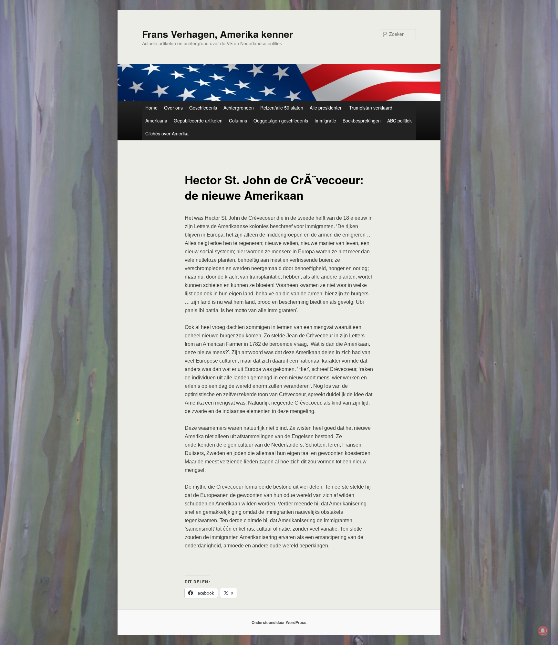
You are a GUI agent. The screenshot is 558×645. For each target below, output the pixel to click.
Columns (238, 120)
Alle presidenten (326, 107)
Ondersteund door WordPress (279, 622)
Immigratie (325, 120)
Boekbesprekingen (362, 120)
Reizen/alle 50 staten (281, 107)
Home (151, 107)
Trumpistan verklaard (370, 107)
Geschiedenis (203, 107)
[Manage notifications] (543, 631)
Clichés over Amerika (167, 133)
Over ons (173, 107)
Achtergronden (238, 107)
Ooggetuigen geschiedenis (280, 120)
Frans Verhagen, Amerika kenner (217, 34)
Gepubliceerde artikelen (198, 120)
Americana (156, 120)
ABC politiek (399, 120)
